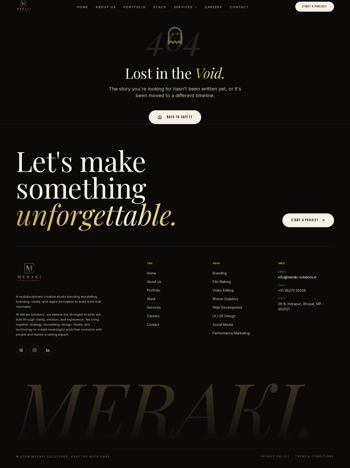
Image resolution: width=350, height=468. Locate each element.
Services (183, 7)
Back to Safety (179, 117)
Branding (220, 273)
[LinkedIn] (48, 350)
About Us (106, 7)
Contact (239, 7)
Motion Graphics (225, 299)
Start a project (314, 6)
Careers (213, 7)
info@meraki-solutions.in (297, 277)
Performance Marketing (231, 333)
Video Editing (223, 290)
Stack (159, 7)
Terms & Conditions (314, 456)
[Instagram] (34, 350)
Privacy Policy (275, 456)
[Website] (21, 350)
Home (82, 7)
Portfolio (135, 7)
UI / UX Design (224, 316)
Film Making (222, 282)
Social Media (223, 324)
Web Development (227, 307)
